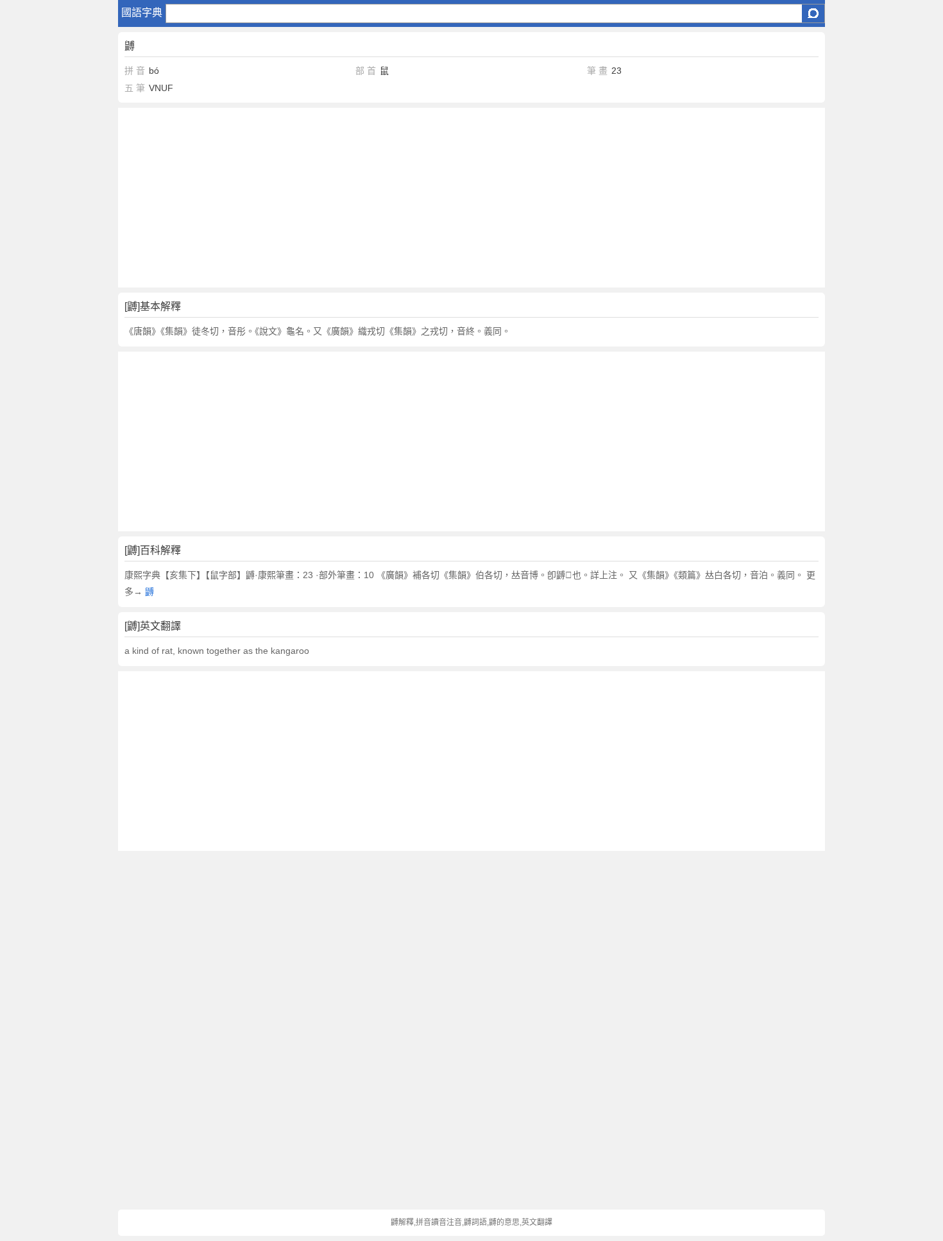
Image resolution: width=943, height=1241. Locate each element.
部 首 (365, 70)
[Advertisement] (472, 197)
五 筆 (134, 88)
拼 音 (134, 70)
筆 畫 (597, 70)
